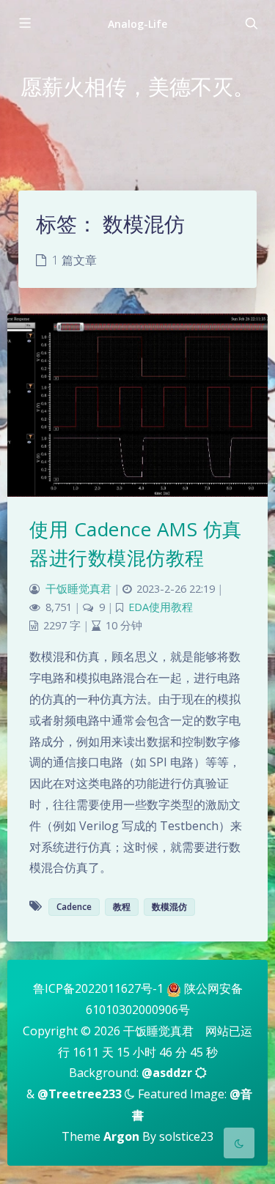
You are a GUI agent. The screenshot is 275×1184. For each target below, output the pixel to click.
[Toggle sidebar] (24, 23)
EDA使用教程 (160, 607)
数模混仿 (169, 906)
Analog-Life (138, 24)
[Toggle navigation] (251, 23)
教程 (122, 906)
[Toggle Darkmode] (239, 1143)
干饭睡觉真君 (78, 589)
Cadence (74, 906)
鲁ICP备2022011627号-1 (98, 988)
